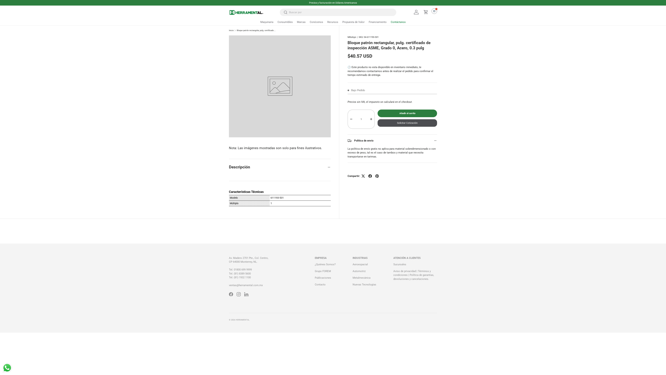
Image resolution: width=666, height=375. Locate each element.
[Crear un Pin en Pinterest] (377, 176)
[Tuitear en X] (363, 176)
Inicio (231, 30)
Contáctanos (398, 22)
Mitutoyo (352, 37)
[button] (426, 12)
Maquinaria (266, 22)
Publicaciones (323, 277)
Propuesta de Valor (353, 22)
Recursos (332, 22)
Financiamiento (378, 22)
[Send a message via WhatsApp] (7, 367)
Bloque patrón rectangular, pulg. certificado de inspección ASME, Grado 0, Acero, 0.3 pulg (256, 30)
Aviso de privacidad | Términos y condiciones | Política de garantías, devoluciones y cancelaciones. (413, 275)
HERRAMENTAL (242, 320)
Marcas (301, 22)
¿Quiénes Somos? (325, 264)
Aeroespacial (360, 264)
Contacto (320, 284)
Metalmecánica (361, 277)
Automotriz (359, 271)
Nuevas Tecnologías (364, 284)
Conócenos (316, 22)
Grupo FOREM (323, 271)
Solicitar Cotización (407, 123)
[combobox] (338, 12)
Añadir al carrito (407, 113)
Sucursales (399, 264)
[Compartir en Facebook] (370, 176)
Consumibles (285, 22)
